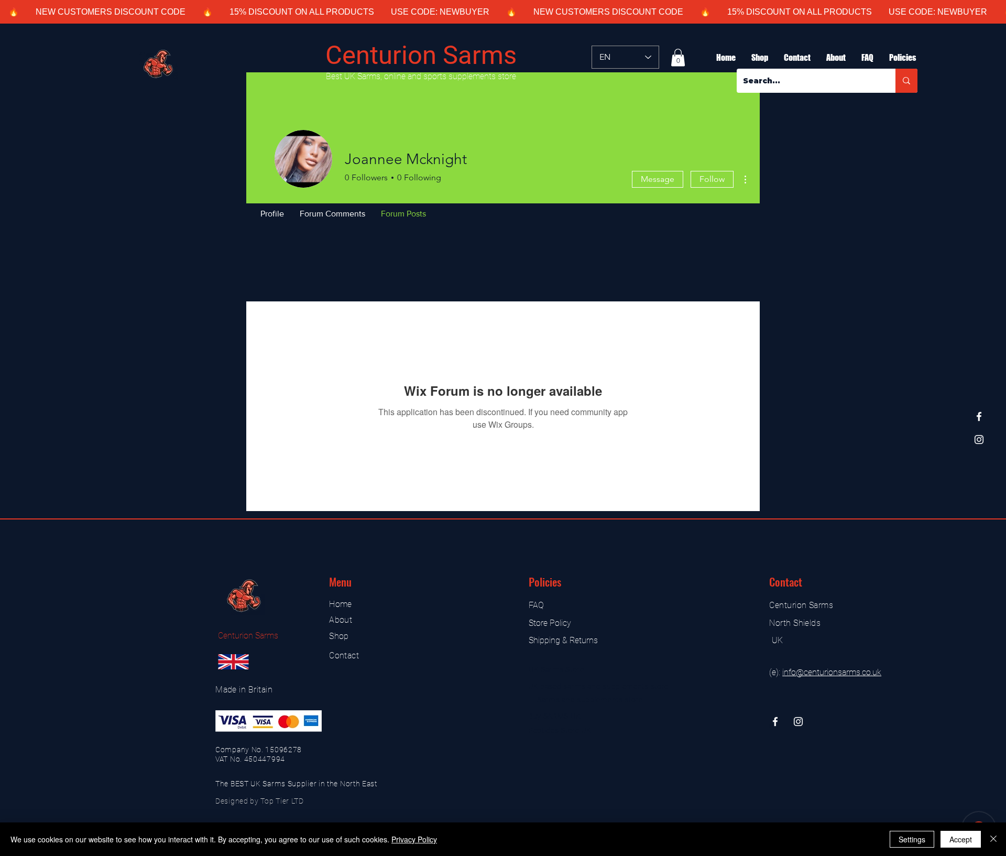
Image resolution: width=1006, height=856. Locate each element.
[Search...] (906, 81)
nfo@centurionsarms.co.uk (832, 672)
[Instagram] (979, 440)
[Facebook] (979, 416)
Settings (912, 839)
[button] (678, 57)
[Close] (993, 839)
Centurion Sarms (421, 55)
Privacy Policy (414, 839)
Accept (960, 839)
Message (657, 179)
